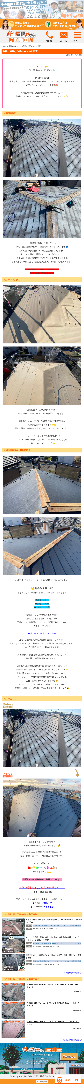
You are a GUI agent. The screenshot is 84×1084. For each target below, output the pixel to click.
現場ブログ (12, 46)
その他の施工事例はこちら (73, 973)
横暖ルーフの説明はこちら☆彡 (42, 633)
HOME (4, 46)
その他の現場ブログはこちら (72, 1040)
